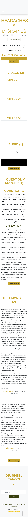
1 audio (11, 59)
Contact (14, 484)
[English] (10, 12)
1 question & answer (20, 59)
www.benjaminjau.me (14, 511)
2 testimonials (14, 62)
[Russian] (19, 12)
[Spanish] (22, 12)
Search (13, 496)
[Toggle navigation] (3, 11)
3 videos (4, 59)
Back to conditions (14, 39)
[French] (13, 12)
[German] (16, 12)
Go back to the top (14, 168)
